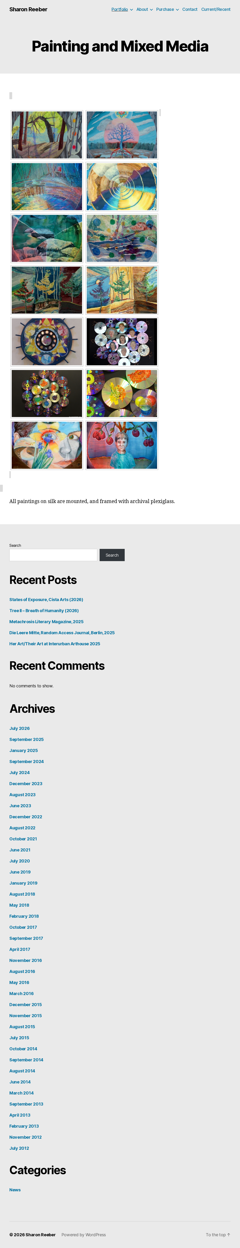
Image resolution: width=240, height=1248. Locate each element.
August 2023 (22, 794)
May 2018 (19, 905)
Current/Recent (216, 9)
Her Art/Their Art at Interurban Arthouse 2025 (54, 643)
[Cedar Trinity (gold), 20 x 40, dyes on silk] (122, 290)
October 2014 (23, 1048)
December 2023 (25, 783)
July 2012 (19, 1148)
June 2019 (20, 872)
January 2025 (23, 750)
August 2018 (22, 894)
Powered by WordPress (83, 1234)
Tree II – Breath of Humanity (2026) (44, 610)
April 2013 (19, 1115)
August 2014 (22, 1070)
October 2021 (23, 838)
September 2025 (26, 739)
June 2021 (19, 849)
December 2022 (25, 816)
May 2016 (19, 982)
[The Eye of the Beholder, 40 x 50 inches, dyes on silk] (47, 445)
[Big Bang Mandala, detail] (122, 393)
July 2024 (19, 772)
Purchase (165, 9)
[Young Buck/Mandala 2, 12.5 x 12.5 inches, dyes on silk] (122, 445)
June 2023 (20, 805)
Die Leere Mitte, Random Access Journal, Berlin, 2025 (62, 632)
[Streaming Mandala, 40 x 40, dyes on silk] (122, 238)
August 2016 (22, 971)
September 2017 (26, 938)
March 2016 (21, 993)
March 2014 (21, 1093)
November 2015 (25, 1015)
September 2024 (26, 761)
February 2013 (24, 1126)
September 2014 (26, 1059)
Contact (190, 9)
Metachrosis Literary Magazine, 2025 (46, 621)
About (142, 9)
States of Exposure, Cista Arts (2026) (46, 599)
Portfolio (120, 9)
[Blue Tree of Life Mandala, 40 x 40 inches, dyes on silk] (122, 134)
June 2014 (20, 1081)
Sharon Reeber (28, 9)
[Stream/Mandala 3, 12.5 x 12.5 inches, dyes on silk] (47, 238)
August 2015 (22, 1026)
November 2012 (25, 1137)
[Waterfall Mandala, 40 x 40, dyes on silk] (122, 186)
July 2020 (19, 860)
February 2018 (24, 916)
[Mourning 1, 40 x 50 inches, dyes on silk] (47, 134)
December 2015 (25, 1004)
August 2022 (22, 827)
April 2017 (19, 949)
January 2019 (23, 883)
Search (15, 545)
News (15, 1189)
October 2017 (23, 927)
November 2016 (25, 960)
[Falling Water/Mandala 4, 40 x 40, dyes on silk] (47, 186)
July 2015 (19, 1037)
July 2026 (19, 728)
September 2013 (26, 1104)
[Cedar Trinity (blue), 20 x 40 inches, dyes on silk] (47, 290)
